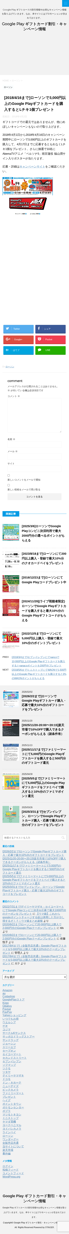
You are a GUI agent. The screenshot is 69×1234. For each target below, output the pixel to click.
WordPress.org (11, 1176)
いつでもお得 (11, 1018)
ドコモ (7, 1079)
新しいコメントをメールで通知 (24, 479)
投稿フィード (11, 1169)
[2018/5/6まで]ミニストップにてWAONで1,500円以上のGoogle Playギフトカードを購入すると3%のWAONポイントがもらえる (39, 674)
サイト (11, 463)
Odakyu (7, 1006)
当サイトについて (13, 1146)
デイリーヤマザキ (13, 1075)
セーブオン (9, 1050)
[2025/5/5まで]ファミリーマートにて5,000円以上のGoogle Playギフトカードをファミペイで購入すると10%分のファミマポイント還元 (44, 787)
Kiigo (6, 1002)
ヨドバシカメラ (12, 1128)
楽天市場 (8, 1150)
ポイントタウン (12, 1103)
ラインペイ (9, 1132)
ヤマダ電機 (9, 1121)
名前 (11, 439)
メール (13, 451)
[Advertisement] (34, 55)
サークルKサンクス (14, 1033)
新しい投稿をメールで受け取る (24, 489)
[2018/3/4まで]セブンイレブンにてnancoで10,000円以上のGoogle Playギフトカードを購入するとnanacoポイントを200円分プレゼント (38, 661)
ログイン (8, 1166)
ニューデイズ (11, 1086)
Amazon (7, 990)
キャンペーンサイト (32, 166)
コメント (14, 396)
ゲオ (5, 1025)
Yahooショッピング (14, 1015)
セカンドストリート (15, 1057)
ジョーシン (9, 1043)
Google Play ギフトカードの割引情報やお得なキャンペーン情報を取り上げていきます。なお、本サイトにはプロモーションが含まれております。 (34, 1212)
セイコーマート (12, 1054)
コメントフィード (13, 1173)
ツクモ (7, 1068)
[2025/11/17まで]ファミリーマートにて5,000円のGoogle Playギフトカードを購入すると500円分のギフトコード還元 (34, 869)
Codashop (9, 996)
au (4, 993)
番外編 (7, 1153)
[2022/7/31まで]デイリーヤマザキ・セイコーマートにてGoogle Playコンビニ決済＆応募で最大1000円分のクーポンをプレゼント (34, 910)
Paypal (7, 1009)
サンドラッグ (11, 1040)
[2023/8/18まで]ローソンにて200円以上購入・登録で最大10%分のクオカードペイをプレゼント (44, 558)
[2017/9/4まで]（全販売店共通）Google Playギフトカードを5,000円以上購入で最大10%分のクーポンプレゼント (34, 949)
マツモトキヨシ (12, 1114)
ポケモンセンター (13, 1107)
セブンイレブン (12, 1061)
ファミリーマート (13, 1093)
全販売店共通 (11, 1142)
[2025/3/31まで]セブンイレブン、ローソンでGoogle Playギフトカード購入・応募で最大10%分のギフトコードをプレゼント (34, 890)
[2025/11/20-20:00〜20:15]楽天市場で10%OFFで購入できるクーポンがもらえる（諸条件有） (43, 729)
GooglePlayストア (14, 999)
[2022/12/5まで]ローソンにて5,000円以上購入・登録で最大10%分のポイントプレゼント (42, 638)
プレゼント (9, 1096)
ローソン (10, 366)
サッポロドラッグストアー (19, 1036)
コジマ (7, 1029)
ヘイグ (7, 1100)
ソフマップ (9, 1064)
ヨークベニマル (12, 1125)
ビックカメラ (11, 1089)
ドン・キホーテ (12, 1082)
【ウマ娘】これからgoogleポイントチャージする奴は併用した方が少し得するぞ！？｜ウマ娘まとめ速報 (33, 917)
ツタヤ (7, 1072)
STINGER (49, 1227)
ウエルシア (9, 1022)
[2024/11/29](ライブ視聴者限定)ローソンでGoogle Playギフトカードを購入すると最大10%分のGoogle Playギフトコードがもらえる (44, 611)
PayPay (7, 1012)
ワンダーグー (11, 1139)
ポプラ (7, 1111)
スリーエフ (9, 1047)
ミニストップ (11, 1118)
